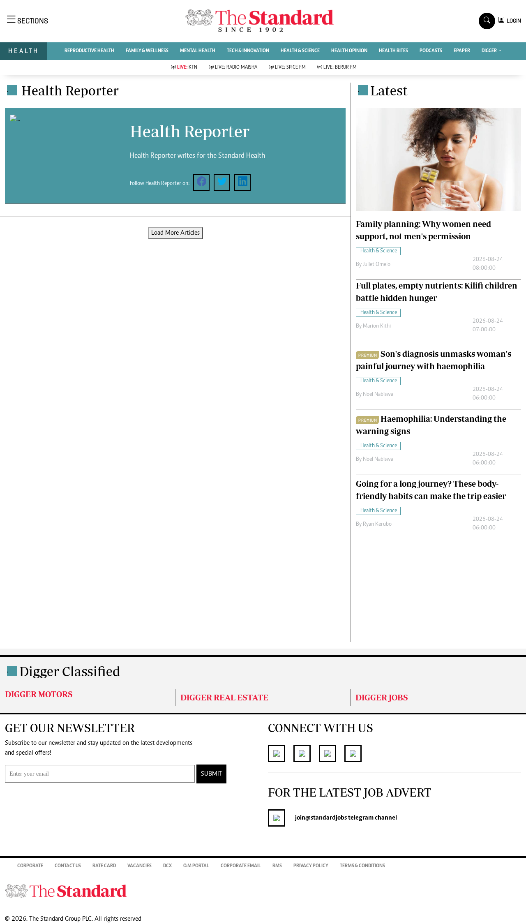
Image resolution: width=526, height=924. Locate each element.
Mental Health (197, 51)
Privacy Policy (310, 866)
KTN (187, 67)
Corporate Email (241, 866)
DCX (167, 866)
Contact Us (68, 866)
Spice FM (290, 67)
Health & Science (300, 51)
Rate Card (104, 866)
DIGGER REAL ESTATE (224, 697)
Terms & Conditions (362, 866)
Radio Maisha (236, 67)
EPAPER (462, 51)
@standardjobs (326, 818)
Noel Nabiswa (378, 394)
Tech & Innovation (248, 51)
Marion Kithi (377, 326)
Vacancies (139, 866)
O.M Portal (196, 866)
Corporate (30, 866)
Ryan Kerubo (377, 524)
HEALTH (23, 51)
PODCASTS (431, 51)
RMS (277, 866)
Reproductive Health (89, 51)
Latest (389, 90)
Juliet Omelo (376, 265)
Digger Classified (69, 671)
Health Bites (393, 51)
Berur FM (340, 67)
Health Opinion (349, 51)
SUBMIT (211, 774)
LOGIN (512, 20)
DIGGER (490, 51)
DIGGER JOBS (381, 697)
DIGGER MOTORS (39, 694)
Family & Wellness (147, 51)
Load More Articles (175, 233)
